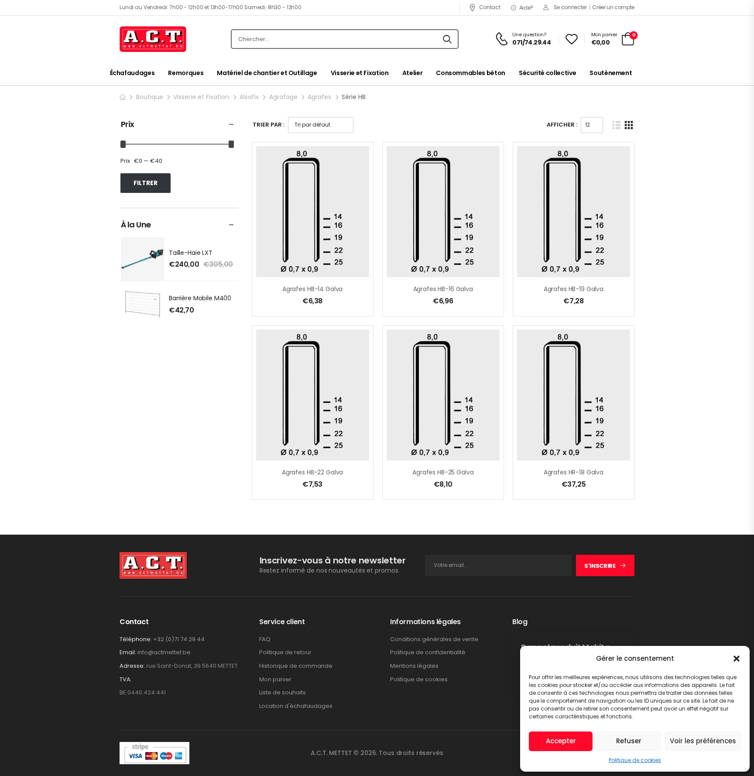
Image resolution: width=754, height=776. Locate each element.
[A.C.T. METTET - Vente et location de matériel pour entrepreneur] (153, 39)
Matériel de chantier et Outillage (267, 73)
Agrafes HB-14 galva (312, 289)
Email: (128, 652)
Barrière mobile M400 (200, 298)
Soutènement (610, 73)
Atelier (412, 73)
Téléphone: (136, 639)
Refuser (628, 740)
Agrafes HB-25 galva (442, 472)
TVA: (126, 679)
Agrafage (283, 97)
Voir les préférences (703, 740)
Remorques (185, 73)
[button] (736, 658)
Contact (489, 7)
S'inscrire (600, 566)
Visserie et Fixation (360, 73)
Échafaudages (132, 73)
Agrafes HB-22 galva (312, 472)
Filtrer (146, 183)
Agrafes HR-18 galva (573, 472)
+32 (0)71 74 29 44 (179, 639)
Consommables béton (470, 73)
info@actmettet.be (164, 652)
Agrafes (319, 97)
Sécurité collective (547, 73)
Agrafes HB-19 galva (573, 289)
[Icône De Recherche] (447, 39)
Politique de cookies (635, 760)
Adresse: (132, 666)
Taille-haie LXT (190, 252)
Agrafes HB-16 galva (443, 289)
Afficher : (562, 124)
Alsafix (249, 97)
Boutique (149, 97)
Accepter (561, 740)
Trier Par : (268, 124)
